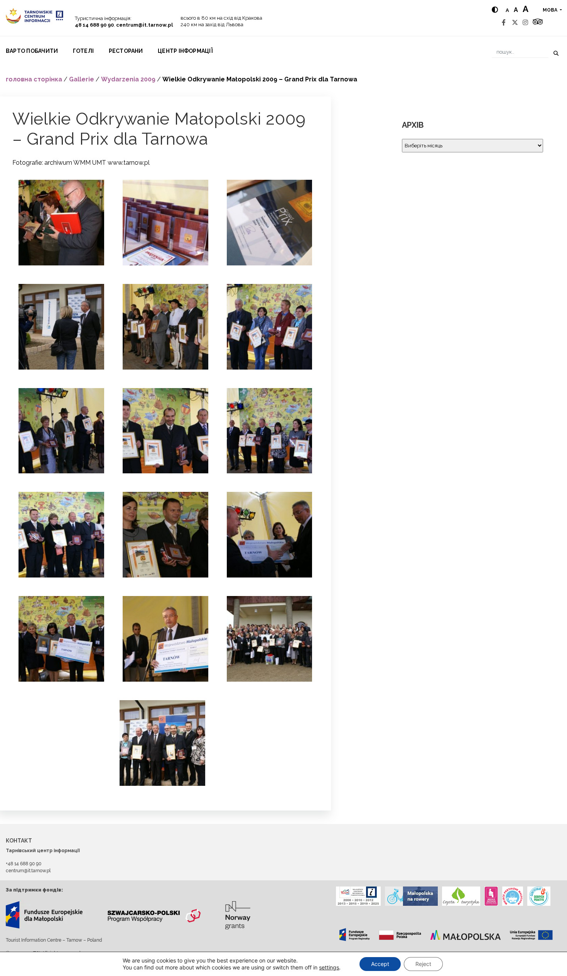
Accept (380, 964)
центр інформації (185, 51)
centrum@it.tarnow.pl (144, 25)
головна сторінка (34, 79)
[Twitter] (515, 22)
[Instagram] (525, 22)
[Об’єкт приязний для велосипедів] (411, 896)
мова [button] (551, 10)
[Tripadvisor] (538, 22)
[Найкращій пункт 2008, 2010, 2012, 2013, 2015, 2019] (358, 896)
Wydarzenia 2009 (128, 79)
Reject (423, 964)
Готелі (83, 51)
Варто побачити (32, 51)
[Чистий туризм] (461, 896)
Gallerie (81, 79)
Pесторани (126, 51)
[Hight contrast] (495, 10)
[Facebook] (504, 22)
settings (329, 967)
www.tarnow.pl (129, 162)
